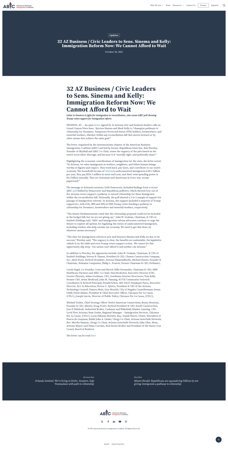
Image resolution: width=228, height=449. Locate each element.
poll (75, 190)
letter (97, 125)
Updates (113, 35)
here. (93, 335)
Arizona (109, 171)
